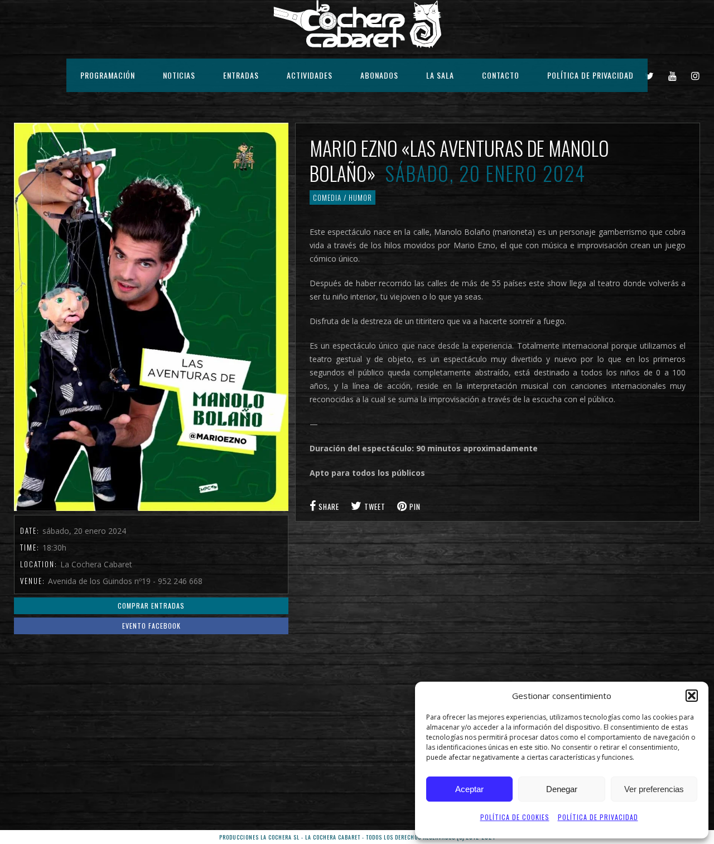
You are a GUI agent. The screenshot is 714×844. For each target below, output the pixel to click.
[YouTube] (672, 75)
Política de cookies (514, 817)
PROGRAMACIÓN (107, 75)
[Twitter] (649, 75)
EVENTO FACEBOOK (151, 625)
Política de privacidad (598, 817)
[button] (691, 695)
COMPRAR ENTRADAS (151, 605)
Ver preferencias (654, 789)
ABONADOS (379, 75)
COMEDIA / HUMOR (342, 197)
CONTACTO (500, 75)
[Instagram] (695, 75)
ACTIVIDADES (309, 75)
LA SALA (440, 75)
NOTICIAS (179, 75)
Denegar (561, 789)
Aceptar (469, 789)
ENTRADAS (241, 75)
